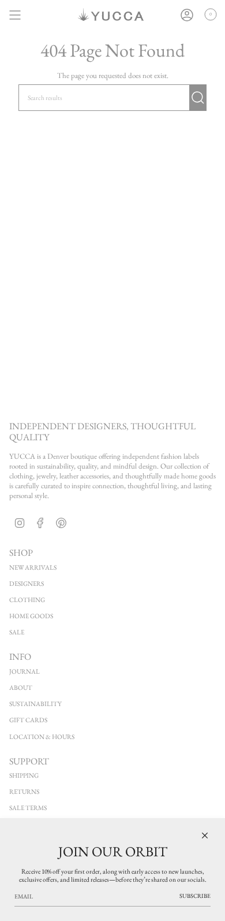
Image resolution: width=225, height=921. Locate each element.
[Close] (204, 835)
